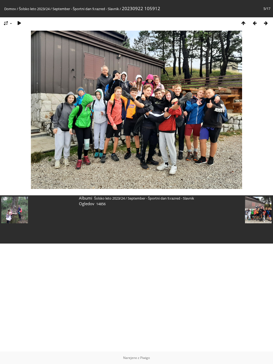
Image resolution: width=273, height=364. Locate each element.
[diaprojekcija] (19, 23)
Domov (10, 8)
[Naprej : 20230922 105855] (265, 23)
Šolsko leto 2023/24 (34, 8)
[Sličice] (243, 23)
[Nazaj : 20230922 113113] (254, 23)
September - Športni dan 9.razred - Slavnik (86, 8)
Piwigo (145, 357)
